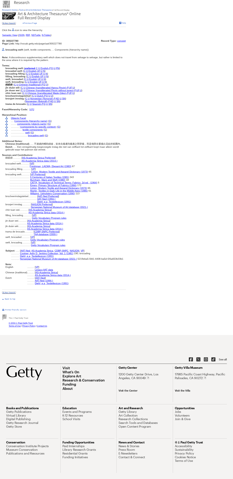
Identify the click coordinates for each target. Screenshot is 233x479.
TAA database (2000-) (45, 234)
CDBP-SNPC (61, 250)
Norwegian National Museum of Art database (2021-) (59, 207)
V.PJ (31, 109)
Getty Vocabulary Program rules (49, 218)
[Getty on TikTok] (213, 360)
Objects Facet (18, 118)
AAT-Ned (25, 250)
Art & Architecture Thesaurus (38, 10)
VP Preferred (38, 174)
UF (38, 71)
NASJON (74, 250)
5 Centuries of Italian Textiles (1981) (49, 177)
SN (63, 98)
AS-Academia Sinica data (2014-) (39, 160)
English (32, 71)
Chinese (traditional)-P (31, 84)
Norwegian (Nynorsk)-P (42, 98)
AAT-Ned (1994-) (46, 199)
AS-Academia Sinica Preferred (38, 157)
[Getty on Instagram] (206, 360)
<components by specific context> (38, 126)
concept (121, 40)
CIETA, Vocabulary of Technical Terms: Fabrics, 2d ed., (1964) (63, 182)
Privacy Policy (28, 326)
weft (27, 132)
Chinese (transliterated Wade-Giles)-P (47, 93)
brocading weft (36, 135)
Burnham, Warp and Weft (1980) (47, 179)
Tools (21, 10)
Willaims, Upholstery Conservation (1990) (52, 193)
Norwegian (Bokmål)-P (37, 101)
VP (31, 163)
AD (57, 98)
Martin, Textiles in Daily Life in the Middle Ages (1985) (59, 190)
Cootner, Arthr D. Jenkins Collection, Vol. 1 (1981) (46, 253)
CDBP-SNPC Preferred (46, 231)
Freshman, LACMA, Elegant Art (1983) (50, 166)
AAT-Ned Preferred (48, 196)
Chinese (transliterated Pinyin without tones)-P (51, 90)
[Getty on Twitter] (198, 360)
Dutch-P (41, 95)
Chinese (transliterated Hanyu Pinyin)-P (47, 87)
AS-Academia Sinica (40, 209)
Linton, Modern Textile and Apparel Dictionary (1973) (59, 171)
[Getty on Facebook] (191, 360)
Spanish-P (37, 104)
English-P (45, 68)
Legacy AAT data (44, 269)
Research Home (10, 10)
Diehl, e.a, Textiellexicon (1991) (54, 201)
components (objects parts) (32, 124)
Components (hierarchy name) (30, 121)
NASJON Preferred (42, 204)
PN (57, 68)
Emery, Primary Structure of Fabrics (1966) (53, 185)
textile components (33, 129)
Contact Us (42, 326)
